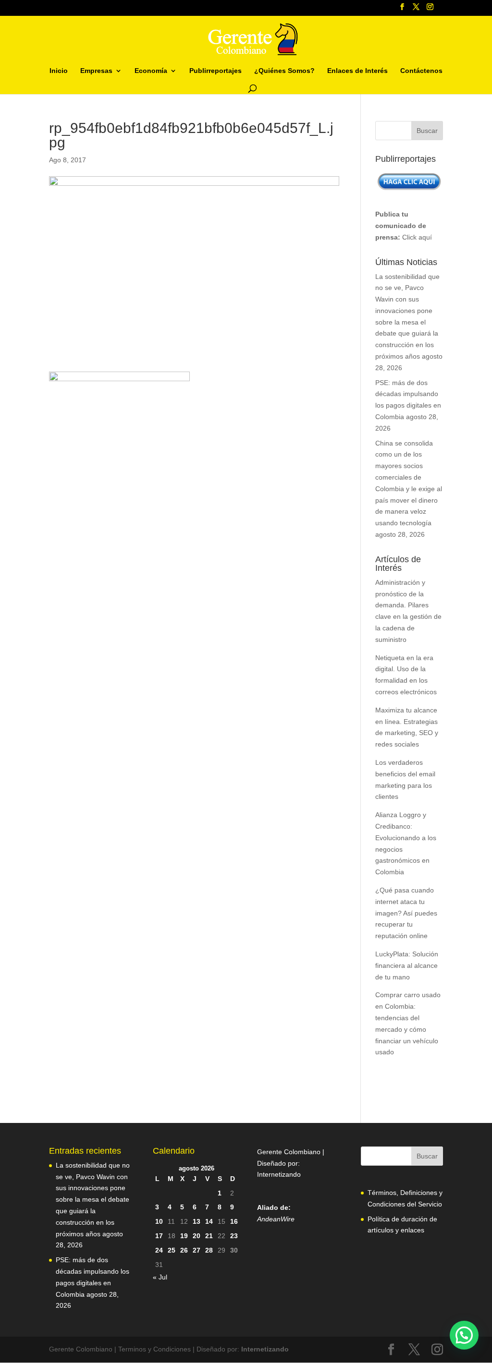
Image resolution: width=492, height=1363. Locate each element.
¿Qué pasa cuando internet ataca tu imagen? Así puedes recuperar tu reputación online (406, 913)
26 (184, 1250)
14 (209, 1221)
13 (196, 1221)
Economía (151, 70)
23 (234, 1236)
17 (159, 1236)
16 (234, 1221)
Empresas (96, 70)
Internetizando (279, 1174)
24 (159, 1250)
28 (209, 1250)
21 (209, 1236)
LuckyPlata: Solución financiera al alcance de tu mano (406, 965)
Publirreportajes (215, 70)
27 (196, 1250)
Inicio (58, 70)
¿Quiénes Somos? (284, 70)
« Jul (160, 1277)
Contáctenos (421, 70)
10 (159, 1221)
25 (171, 1250)
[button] (464, 1335)
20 (196, 1236)
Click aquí (417, 237)
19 (184, 1236)
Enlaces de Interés (357, 70)
